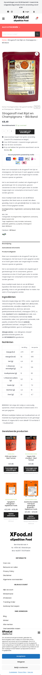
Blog (5, 616)
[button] (39, 633)
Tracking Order (9, 602)
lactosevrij (27, 221)
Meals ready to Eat (8, 219)
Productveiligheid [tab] (8, 252)
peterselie (5, 224)
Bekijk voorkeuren (21, 667)
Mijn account (8, 590)
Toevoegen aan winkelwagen (25, 131)
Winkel (5, 620)
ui (16, 224)
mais (16, 221)
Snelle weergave (11, 451)
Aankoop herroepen (11, 606)
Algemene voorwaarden (13, 579)
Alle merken (8, 624)
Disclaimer (7, 575)
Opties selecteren (11, 515)
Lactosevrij (27, 209)
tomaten (21, 221)
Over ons (30, 672)
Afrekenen (7, 598)
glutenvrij (12, 224)
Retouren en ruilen (10, 567)
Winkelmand (8, 594)
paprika (19, 224)
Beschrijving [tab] (6, 244)
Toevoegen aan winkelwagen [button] (11, 469)
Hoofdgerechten (12, 107)
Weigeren (21, 662)
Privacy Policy (22, 672)
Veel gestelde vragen (11, 628)
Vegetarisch (18, 209)
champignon (27, 224)
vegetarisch (10, 221)
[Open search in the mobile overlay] (21, 34)
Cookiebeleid (13, 672)
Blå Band (9, 226)
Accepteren (21, 656)
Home (4, 40)
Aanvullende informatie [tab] (11, 248)
